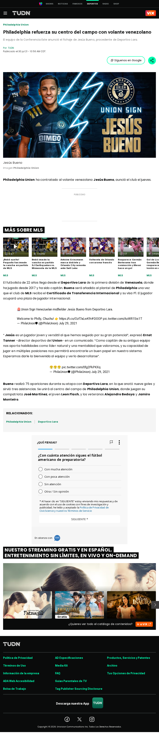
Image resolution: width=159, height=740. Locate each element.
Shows (49, 4)
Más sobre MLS (24, 230)
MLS (5, 275)
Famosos (77, 4)
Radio (106, 4)
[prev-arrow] (0, 604)
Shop (116, 4)
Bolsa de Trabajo (14, 688)
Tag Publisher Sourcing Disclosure (78, 688)
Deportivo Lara (48, 421)
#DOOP (96, 319)
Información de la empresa (21, 673)
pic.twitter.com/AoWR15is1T (122, 319)
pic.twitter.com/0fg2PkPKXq (81, 367)
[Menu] (5, 13)
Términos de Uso (14, 665)
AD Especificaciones (69, 657)
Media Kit (61, 665)
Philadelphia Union (16, 24)
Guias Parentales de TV (71, 681)
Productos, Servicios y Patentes (128, 657)
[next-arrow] (155, 605)
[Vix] (150, 13)
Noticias (63, 4)
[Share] (152, 60)
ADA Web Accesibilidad (18, 681)
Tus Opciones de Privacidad (126, 673)
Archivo (112, 665)
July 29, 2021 (68, 323)
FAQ (57, 673)
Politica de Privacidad (18, 657)
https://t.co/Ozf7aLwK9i (75, 319)
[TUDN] (21, 13)
